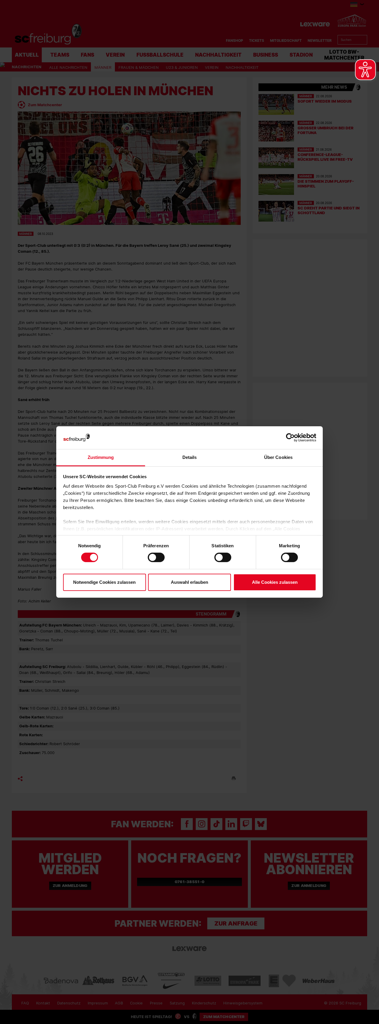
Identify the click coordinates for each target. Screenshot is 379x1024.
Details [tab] (189, 457)
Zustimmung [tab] (101, 457)
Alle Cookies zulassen (275, 582)
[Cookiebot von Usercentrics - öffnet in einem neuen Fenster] (290, 437)
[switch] (156, 557)
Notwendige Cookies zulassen (104, 582)
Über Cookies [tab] (278, 457)
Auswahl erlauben (189, 582)
